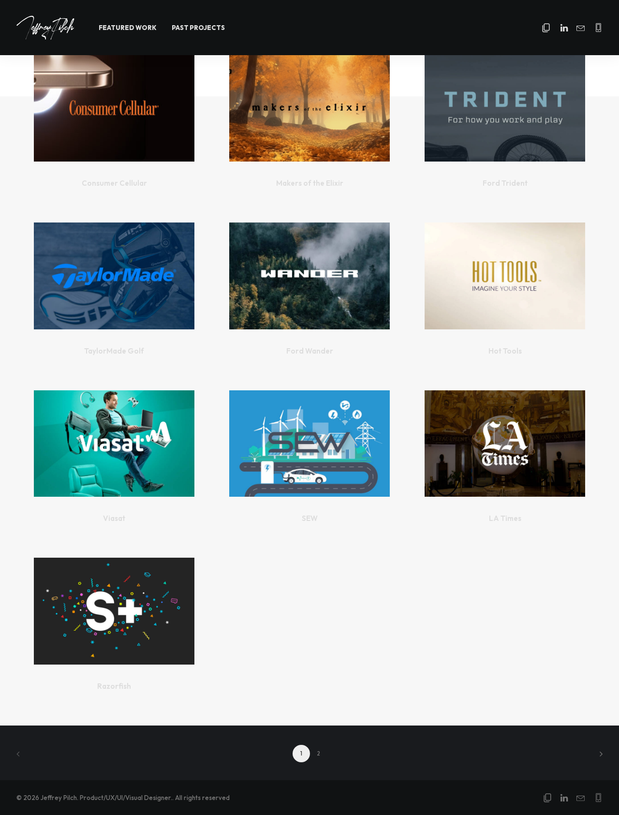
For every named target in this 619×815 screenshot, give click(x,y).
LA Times (505, 518)
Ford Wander (309, 351)
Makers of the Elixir (309, 183)
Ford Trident (505, 183)
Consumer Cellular (114, 183)
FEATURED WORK (128, 27)
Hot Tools (505, 351)
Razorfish (114, 686)
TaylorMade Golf (114, 351)
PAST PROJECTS (198, 27)
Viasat (114, 518)
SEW (310, 518)
